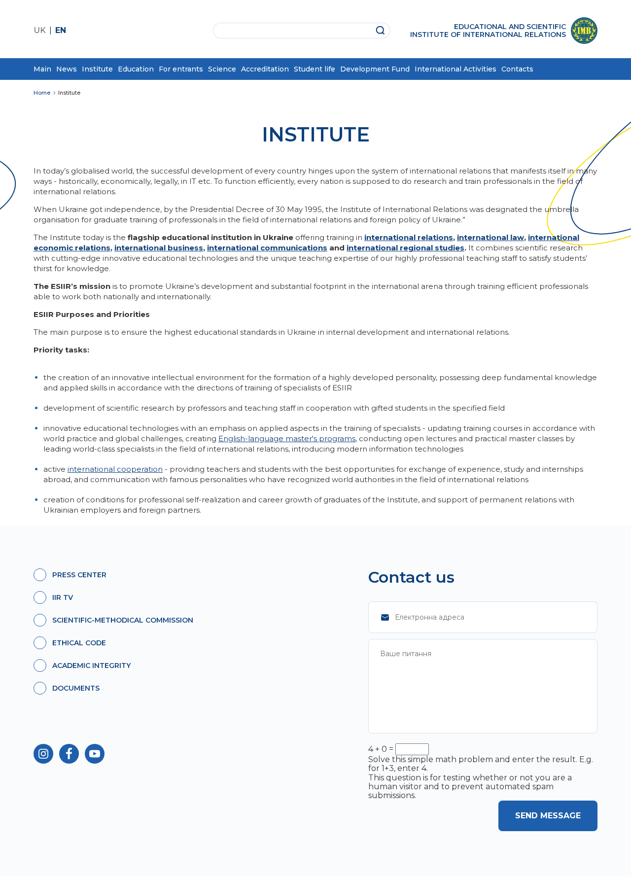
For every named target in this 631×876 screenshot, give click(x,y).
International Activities (455, 69)
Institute (97, 69)
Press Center (79, 574)
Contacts (517, 69)
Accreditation (265, 69)
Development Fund (375, 69)
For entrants (181, 69)
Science (222, 69)
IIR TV (62, 597)
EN (60, 30)
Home (42, 93)
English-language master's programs (286, 438)
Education (136, 69)
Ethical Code (79, 642)
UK (40, 30)
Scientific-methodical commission (122, 620)
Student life (314, 69)
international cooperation (115, 469)
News (66, 69)
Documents (76, 688)
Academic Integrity (91, 665)
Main (42, 69)
